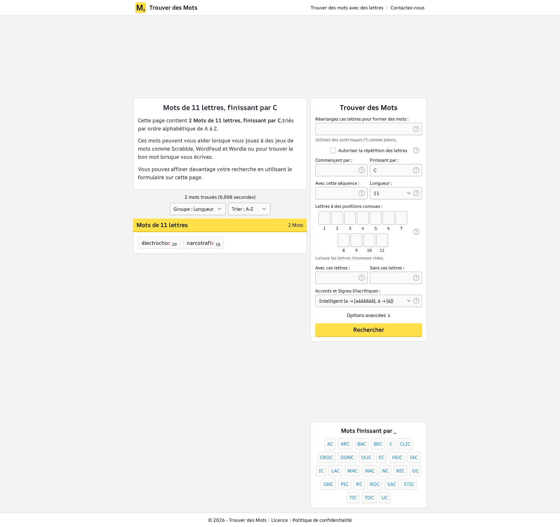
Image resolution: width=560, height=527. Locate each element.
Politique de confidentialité (322, 520)
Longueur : (381, 183)
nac (369, 470)
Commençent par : (333, 160)
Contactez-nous (408, 7)
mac (352, 470)
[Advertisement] (234, 56)
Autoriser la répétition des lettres (372, 150)
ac (330, 444)
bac (361, 444)
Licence (279, 520)
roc (375, 484)
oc (415, 470)
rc (359, 484)
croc (326, 457)
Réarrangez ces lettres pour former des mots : (362, 119)
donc (347, 457)
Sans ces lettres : (387, 268)
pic (345, 484)
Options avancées (369, 315)
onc (328, 484)
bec (378, 444)
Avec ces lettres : (332, 268)
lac (335, 470)
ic (321, 470)
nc (385, 470)
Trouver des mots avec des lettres (347, 7)
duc (366, 457)
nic (400, 470)
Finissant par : (384, 160)
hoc (397, 457)
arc (345, 444)
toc (369, 497)
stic (409, 484)
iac (414, 457)
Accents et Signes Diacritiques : (347, 291)
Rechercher (368, 330)
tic (353, 497)
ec (381, 457)
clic (405, 444)
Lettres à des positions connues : (348, 206)
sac (391, 484)
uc (385, 497)
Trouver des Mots (173, 7)
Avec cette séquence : (337, 183)
